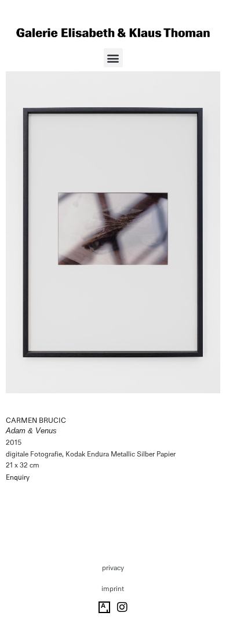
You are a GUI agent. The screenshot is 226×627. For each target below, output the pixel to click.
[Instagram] (122, 607)
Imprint (112, 588)
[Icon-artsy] (104, 607)
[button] (113, 57)
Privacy (113, 567)
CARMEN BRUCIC (36, 420)
